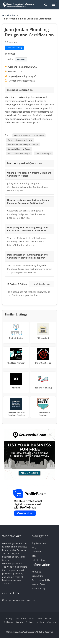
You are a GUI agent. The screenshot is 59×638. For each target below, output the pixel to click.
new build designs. (43, 153)
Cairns (39, 618)
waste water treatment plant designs (23, 144)
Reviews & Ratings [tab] (18, 284)
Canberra (51, 622)
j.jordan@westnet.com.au (21, 80)
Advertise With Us (41, 580)
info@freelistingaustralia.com (20, 600)
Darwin (19, 622)
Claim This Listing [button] (14, 47)
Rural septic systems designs (20, 140)
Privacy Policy (38, 588)
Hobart (48, 618)
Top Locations (39, 543)
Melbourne (21, 618)
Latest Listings (39, 560)
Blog (34, 547)
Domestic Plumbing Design (19, 149)
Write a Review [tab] (42, 284)
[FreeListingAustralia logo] (18, 4)
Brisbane (30, 622)
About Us (36, 571)
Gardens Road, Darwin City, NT (24, 66)
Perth (31, 618)
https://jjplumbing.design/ (22, 75)
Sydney (9, 618)
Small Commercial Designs (19, 153)
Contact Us (37, 575)
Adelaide (40, 622)
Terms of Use (38, 584)
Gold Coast (8, 622)
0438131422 (15, 71)
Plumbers (12, 15)
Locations (36, 551)
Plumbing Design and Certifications (29, 135)
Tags (34, 555)
